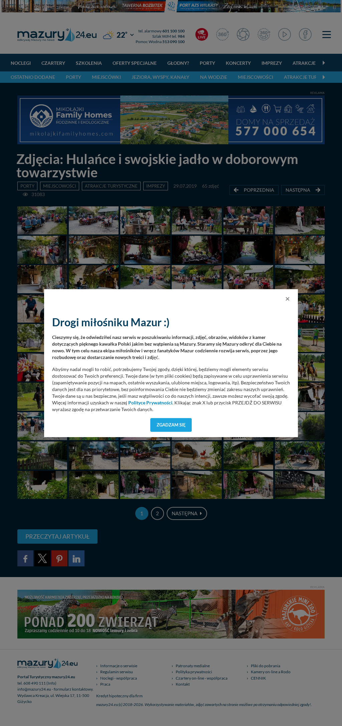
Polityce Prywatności (150, 402)
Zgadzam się (171, 424)
